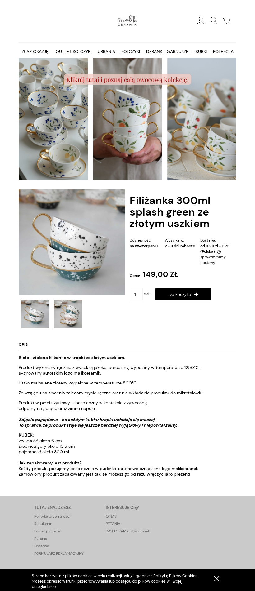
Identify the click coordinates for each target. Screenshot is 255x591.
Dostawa (41, 546)
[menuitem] (35, 51)
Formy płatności (48, 531)
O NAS (111, 516)
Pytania (40, 538)
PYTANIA (113, 523)
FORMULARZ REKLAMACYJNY (59, 553)
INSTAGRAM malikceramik (128, 531)
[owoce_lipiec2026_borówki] (127, 119)
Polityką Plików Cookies (175, 576)
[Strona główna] (127, 21)
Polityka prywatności (52, 516)
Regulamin (43, 523)
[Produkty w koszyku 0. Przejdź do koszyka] (227, 24)
